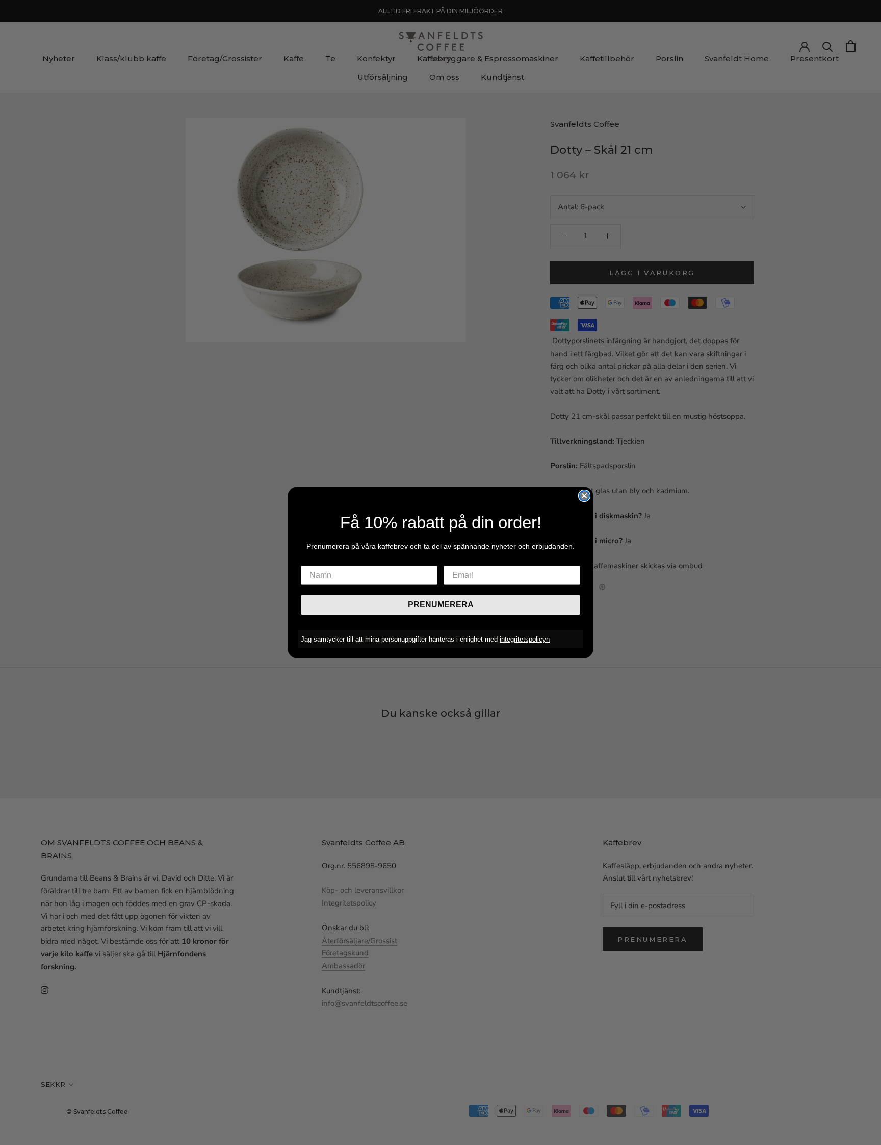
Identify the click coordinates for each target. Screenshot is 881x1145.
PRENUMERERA (441, 604)
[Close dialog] (584, 496)
